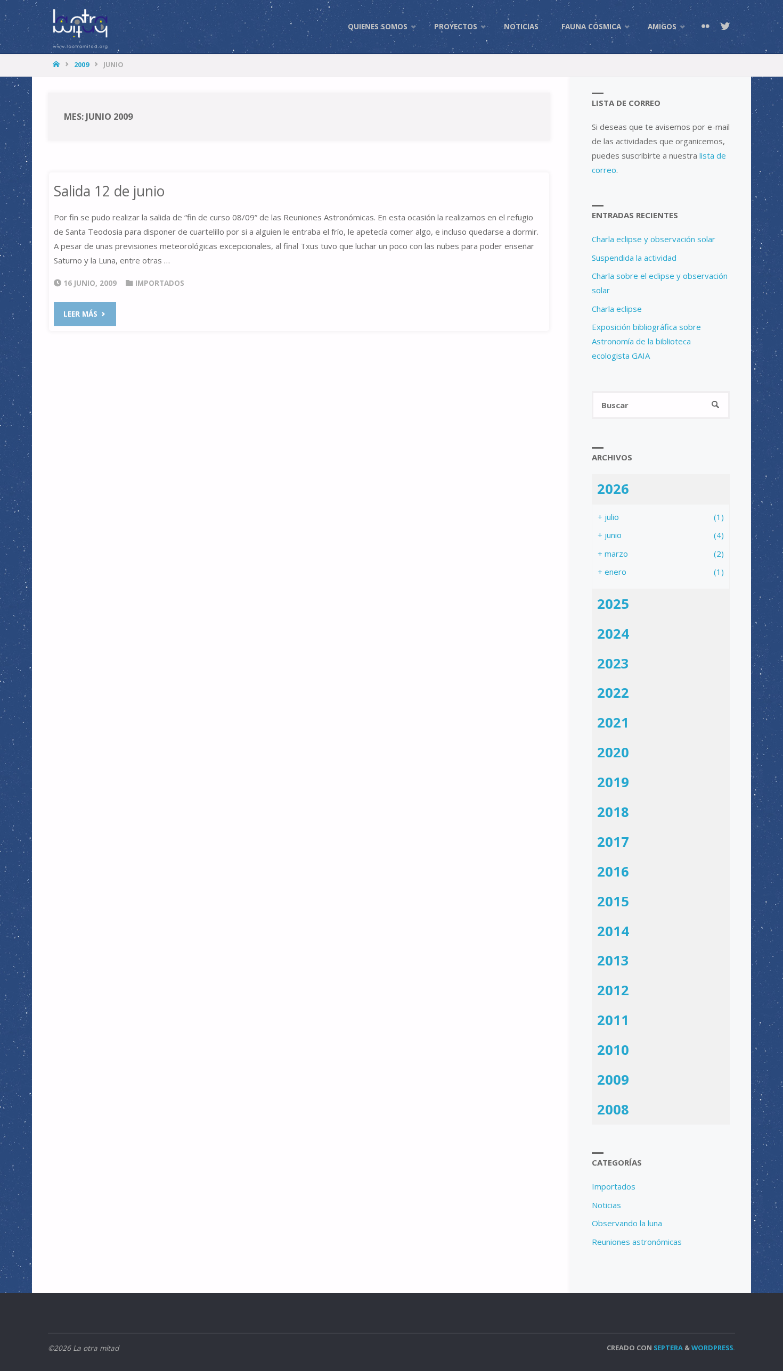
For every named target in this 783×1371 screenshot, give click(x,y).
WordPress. (713, 1347)
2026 (613, 489)
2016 (613, 871)
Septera (667, 1347)
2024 (613, 633)
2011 (613, 1020)
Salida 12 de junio (109, 191)
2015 (613, 901)
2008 (613, 1109)
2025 (613, 603)
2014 (613, 931)
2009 (81, 64)
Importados (159, 283)
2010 (613, 1049)
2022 (613, 692)
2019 (613, 782)
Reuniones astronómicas (637, 1241)
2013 (613, 960)
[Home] (57, 64)
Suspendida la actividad (634, 257)
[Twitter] (725, 26)
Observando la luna (627, 1223)
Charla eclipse (617, 308)
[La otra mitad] (80, 26)
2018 (613, 812)
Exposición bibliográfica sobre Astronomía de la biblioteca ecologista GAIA (646, 341)
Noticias (606, 1205)
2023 (613, 663)
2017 (613, 841)
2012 (613, 990)
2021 (613, 722)
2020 (613, 752)
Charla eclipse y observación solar (653, 239)
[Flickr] (705, 26)
